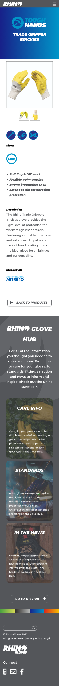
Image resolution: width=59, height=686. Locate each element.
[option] (29, 85)
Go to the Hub (27, 599)
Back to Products (31, 302)
